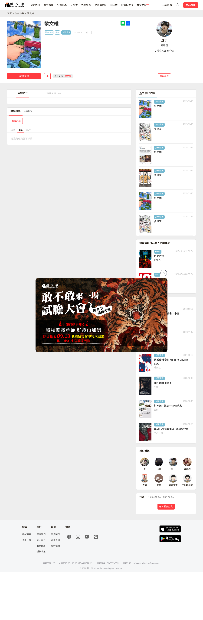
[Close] (163, 273)
